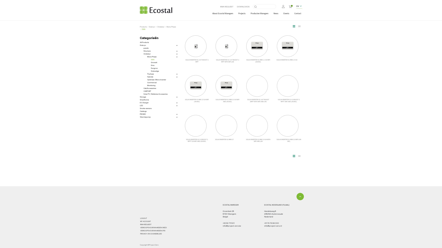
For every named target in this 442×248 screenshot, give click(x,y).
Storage (143, 97)
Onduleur (160, 27)
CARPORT (147, 91)
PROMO (143, 114)
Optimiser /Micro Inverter (156, 80)
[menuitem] (222, 13)
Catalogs (143, 111)
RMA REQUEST (226, 7)
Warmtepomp (145, 117)
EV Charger (144, 103)
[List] (299, 26)
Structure (147, 51)
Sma (152, 65)
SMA (152, 60)
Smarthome (144, 100)
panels (146, 48)
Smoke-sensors (146, 108)
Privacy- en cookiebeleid (151, 234)
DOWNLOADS (243, 7)
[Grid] (294, 26)
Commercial (152, 83)
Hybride (150, 77)
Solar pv (152, 27)
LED (141, 105)
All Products (144, 42)
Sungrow (154, 68)
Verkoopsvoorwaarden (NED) (153, 228)
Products (143, 27)
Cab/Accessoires (150, 88)
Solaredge (155, 71)
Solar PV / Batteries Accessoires (156, 94)
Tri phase (150, 74)
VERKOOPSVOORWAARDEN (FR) (152, 231)
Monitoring (151, 85)
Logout (143, 218)
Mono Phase (171, 27)
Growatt (154, 62)
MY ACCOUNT (145, 221)
